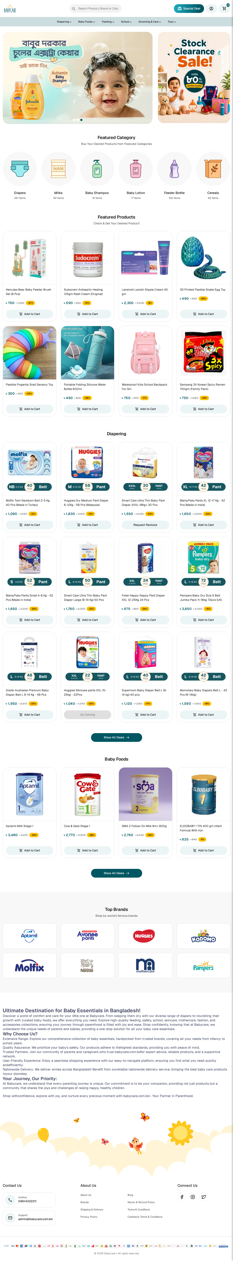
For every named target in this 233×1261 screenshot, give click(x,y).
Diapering (63, 21)
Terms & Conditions (139, 1209)
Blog (130, 1195)
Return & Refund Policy (141, 1202)
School (125, 21)
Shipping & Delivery (91, 1209)
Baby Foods (85, 21)
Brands (84, 1202)
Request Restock (145, 525)
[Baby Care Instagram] (192, 1197)
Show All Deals (116, 737)
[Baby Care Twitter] (203, 1197)
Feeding (107, 21)
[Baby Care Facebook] (181, 1197)
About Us (85, 1195)
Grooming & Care (149, 21)
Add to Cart (29, 314)
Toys (170, 21)
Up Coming (87, 715)
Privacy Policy (88, 1216)
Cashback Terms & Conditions (145, 1216)
